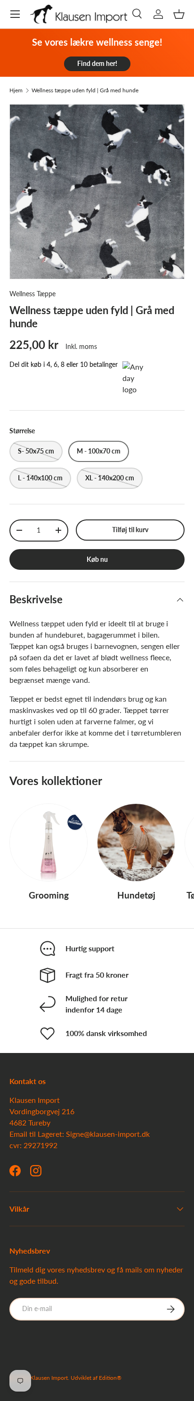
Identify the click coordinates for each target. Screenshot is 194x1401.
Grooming (49, 895)
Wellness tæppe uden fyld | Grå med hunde (85, 90)
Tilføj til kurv (130, 530)
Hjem (16, 90)
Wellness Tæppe (32, 294)
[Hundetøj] (136, 842)
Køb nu (97, 559)
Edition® (110, 1377)
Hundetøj (136, 895)
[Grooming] (48, 842)
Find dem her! (97, 63)
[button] (179, 14)
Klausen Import (49, 1377)
